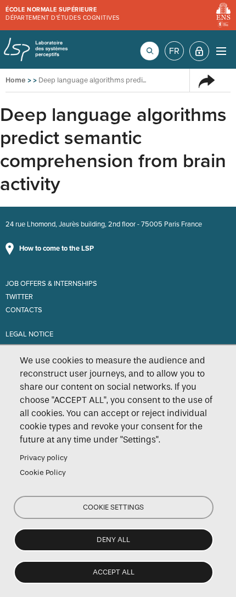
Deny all (113, 539)
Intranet (199, 51)
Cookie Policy (43, 472)
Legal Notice (29, 334)
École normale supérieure (51, 9)
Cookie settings (113, 507)
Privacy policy (44, 457)
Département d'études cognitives (62, 17)
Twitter (19, 296)
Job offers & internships (51, 283)
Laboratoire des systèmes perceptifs (36, 49)
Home (15, 80)
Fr (174, 51)
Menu (221, 50)
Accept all (113, 572)
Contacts (23, 310)
